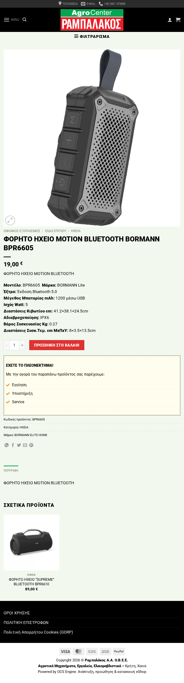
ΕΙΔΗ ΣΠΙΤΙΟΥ (55, 231)
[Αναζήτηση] (24, 19)
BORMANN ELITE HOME (30, 435)
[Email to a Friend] (25, 445)
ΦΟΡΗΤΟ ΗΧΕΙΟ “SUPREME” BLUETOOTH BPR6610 (31, 582)
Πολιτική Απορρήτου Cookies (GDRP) (38, 632)
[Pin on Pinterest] (31, 445)
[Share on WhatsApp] (7, 445)
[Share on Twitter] (19, 445)
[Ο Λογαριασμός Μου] (169, 19)
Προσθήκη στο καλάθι (56, 345)
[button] (11, 20)
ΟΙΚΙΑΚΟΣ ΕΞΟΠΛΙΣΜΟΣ (22, 231)
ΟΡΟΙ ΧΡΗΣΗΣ (17, 613)
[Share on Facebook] (13, 445)
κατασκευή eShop (131, 672)
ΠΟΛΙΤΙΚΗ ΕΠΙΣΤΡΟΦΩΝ (26, 622)
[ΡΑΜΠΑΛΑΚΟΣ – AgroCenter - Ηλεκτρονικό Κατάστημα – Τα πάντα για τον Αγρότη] (92, 20)
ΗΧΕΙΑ (75, 231)
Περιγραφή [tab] (11, 470)
